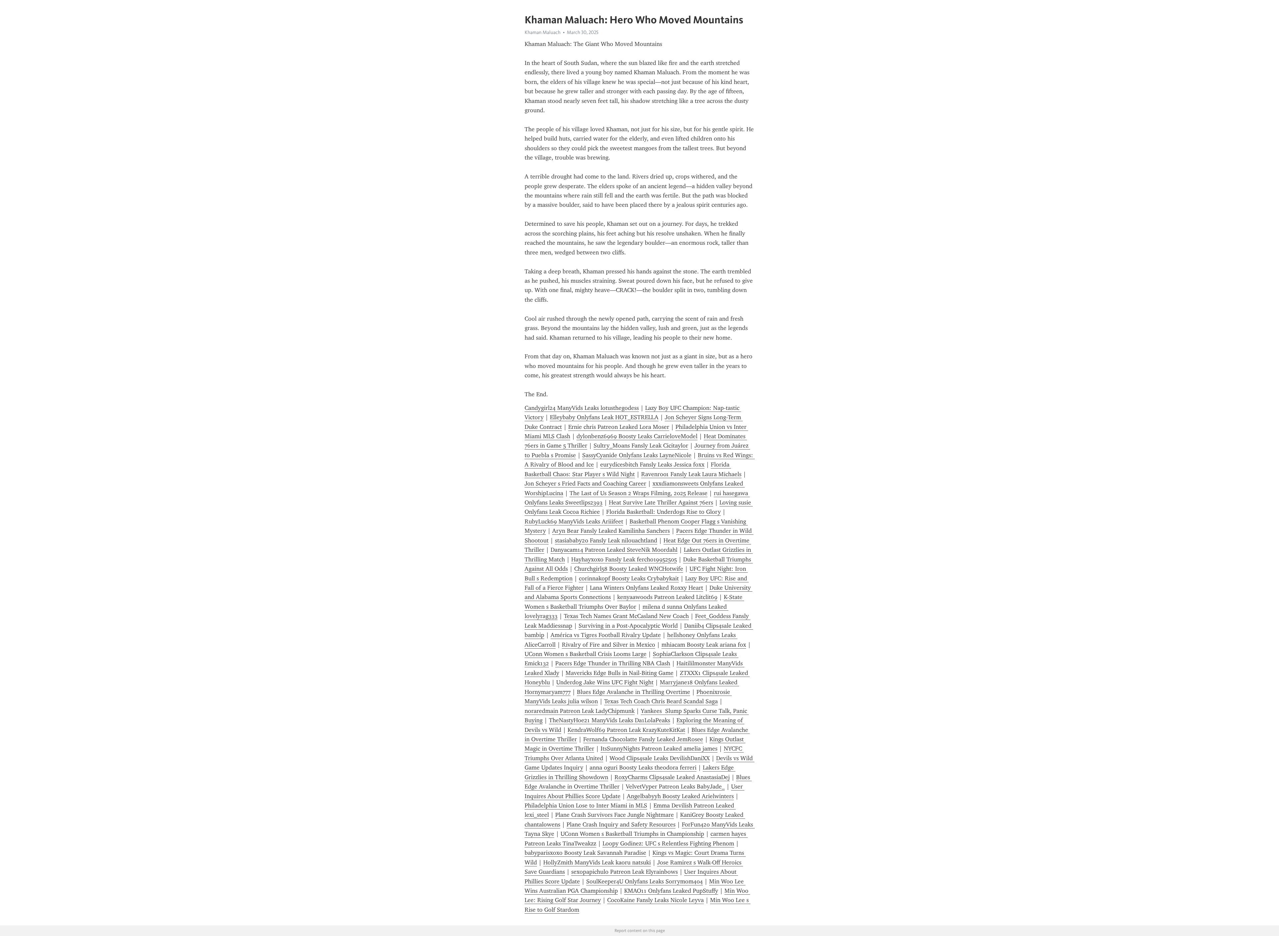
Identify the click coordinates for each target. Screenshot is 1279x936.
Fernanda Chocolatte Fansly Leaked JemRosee (643, 739)
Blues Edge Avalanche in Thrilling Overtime (633, 692)
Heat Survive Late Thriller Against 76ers (661, 502)
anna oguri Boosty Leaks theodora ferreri (643, 767)
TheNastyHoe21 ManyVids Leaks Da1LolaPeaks (609, 720)
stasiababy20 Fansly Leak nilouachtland (606, 540)
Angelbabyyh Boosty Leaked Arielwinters (680, 796)
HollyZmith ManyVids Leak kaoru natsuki (597, 862)
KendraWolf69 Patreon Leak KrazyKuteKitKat (626, 730)
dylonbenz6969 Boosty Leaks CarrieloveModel (637, 436)
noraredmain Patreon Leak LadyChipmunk (580, 711)
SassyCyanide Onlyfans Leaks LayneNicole (636, 455)
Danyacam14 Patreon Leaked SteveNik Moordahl (614, 549)
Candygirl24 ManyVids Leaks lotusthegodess (582, 408)
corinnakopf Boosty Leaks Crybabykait (629, 578)
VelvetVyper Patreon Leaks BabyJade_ (675, 786)
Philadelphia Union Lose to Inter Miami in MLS (586, 805)
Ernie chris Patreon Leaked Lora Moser (618, 427)
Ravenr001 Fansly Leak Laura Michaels (691, 474)
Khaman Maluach (543, 32)
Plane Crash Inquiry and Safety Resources (621, 824)
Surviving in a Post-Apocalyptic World (628, 625)
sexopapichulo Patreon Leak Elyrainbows (624, 871)
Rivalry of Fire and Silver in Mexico (608, 644)
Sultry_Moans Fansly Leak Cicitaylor (641, 445)
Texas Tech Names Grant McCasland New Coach (626, 616)
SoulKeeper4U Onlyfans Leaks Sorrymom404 (644, 881)
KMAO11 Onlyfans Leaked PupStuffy (671, 890)
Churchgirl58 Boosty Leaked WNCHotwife (628, 568)
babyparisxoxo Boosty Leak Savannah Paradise (585, 852)
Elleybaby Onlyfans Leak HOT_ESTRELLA (604, 417)
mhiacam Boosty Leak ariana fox (703, 644)
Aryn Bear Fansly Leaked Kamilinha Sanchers (611, 530)
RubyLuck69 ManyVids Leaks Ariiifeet (574, 521)
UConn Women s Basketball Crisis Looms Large (585, 654)
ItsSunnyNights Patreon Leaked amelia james (659, 748)
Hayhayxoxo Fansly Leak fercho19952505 (624, 559)
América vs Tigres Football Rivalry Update (606, 635)
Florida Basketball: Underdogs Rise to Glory (663, 511)
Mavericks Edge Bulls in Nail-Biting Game (619, 673)
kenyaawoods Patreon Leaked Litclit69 (667, 597)
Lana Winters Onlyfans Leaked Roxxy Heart (646, 587)
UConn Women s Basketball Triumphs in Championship (632, 833)
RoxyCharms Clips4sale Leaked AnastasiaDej (672, 777)
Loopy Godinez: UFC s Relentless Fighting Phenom (668, 843)
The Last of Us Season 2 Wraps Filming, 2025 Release (638, 493)
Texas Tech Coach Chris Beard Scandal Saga (661, 701)
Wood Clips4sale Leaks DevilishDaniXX (660, 758)
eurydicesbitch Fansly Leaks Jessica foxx (652, 464)
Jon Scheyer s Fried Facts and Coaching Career (585, 483)
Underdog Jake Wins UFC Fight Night (604, 682)
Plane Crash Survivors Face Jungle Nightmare (614, 814)
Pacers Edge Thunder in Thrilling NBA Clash (612, 663)
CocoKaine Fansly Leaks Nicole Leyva (655, 900)
